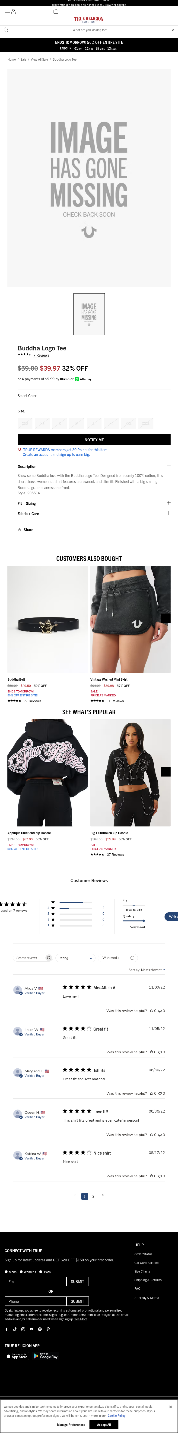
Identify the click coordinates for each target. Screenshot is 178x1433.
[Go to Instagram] (23, 1329)
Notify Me (94, 439)
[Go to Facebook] (6, 1329)
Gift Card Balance (146, 1262)
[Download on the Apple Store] (17, 1356)
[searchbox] (28, 957)
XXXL (146, 423)
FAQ (137, 1288)
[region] (89, 1416)
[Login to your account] (13, 11)
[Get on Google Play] (45, 1356)
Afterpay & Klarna (146, 1298)
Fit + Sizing (27, 503)
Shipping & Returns (148, 1280)
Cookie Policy (116, 1415)
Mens (13, 1272)
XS (42, 423)
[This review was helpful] (151, 1010)
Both (47, 1272)
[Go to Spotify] (40, 1329)
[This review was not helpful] (160, 1010)
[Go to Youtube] (31, 1329)
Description (27, 466)
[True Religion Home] (89, 20)
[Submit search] (5, 30)
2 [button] (93, 1196)
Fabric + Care (28, 513)
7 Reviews (41, 355)
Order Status (143, 1254)
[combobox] (75, 958)
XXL (129, 423)
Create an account (37, 454)
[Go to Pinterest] (48, 1329)
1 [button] (84, 1196)
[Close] (170, 1407)
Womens (30, 1272)
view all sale (39, 59)
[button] (173, 30)
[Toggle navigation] (8, 11)
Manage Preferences (71, 1424)
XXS (25, 423)
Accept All (104, 1424)
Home (11, 59)
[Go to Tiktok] (15, 1329)
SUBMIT (77, 1281)
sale (23, 59)
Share (28, 529)
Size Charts (142, 1271)
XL (111, 423)
